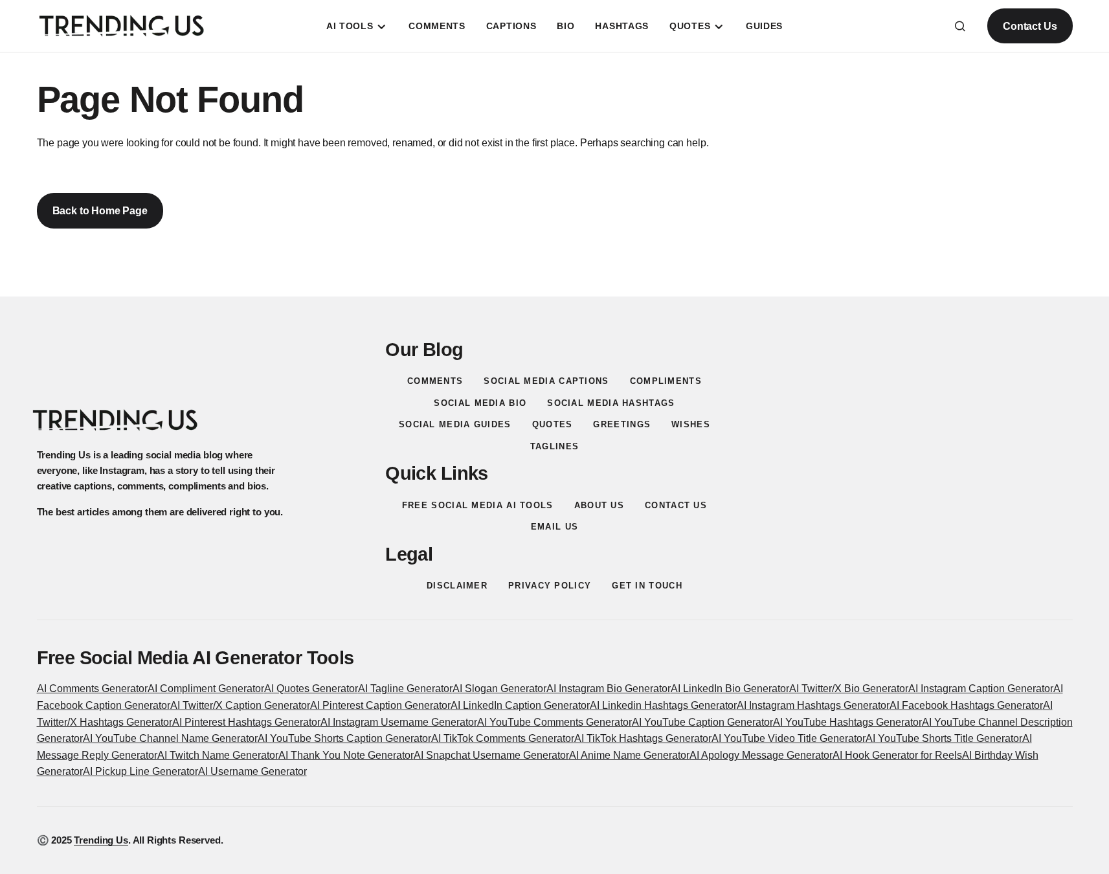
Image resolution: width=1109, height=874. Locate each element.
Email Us (554, 527)
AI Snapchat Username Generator (491, 755)
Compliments (666, 381)
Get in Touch (647, 585)
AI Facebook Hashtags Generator (966, 705)
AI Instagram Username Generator (398, 722)
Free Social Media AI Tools (478, 505)
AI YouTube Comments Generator (554, 722)
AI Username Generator (252, 771)
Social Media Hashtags (611, 403)
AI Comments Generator (92, 688)
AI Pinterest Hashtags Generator (246, 722)
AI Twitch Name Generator (217, 755)
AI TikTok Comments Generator (502, 738)
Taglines (554, 446)
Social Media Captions (546, 381)
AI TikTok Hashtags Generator (642, 738)
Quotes (552, 424)
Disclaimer (457, 585)
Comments (435, 381)
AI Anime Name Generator (629, 755)
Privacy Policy (549, 585)
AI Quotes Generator (311, 688)
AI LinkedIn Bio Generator (730, 688)
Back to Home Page (100, 210)
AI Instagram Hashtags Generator (813, 705)
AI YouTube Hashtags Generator (847, 722)
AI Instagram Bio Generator (608, 688)
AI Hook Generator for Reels (897, 755)
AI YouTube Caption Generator (702, 722)
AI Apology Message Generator (761, 755)
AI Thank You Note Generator (346, 755)
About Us (599, 505)
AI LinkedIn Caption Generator (520, 705)
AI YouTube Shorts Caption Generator (344, 738)
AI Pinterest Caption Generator (380, 705)
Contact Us (1030, 26)
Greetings (622, 424)
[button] (960, 26)
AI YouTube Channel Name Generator (170, 738)
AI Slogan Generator (499, 688)
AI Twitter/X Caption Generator (240, 705)
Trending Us (101, 840)
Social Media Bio (480, 403)
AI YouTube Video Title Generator (788, 738)
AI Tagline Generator (405, 688)
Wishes (690, 424)
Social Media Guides (455, 424)
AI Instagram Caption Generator (980, 688)
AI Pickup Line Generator (140, 771)
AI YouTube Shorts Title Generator (944, 738)
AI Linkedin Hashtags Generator (663, 705)
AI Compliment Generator (206, 688)
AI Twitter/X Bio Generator (848, 688)
